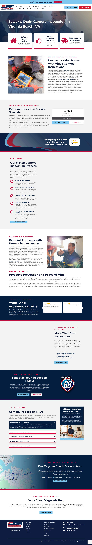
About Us (28, 8)
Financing (46, 526)
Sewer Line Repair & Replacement (66, 353)
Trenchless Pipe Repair (63, 356)
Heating (26, 6)
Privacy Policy (74, 541)
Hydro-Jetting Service (62, 352)
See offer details (67, 118)
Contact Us (19, 8)
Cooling (18, 6)
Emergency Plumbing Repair (64, 357)
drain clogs (66, 70)
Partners (46, 535)
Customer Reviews (49, 528)
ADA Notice (81, 541)
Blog (45, 533)
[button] (74, 142)
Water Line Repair (62, 354)
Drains (51, 6)
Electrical (43, 6)
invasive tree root (13, 261)
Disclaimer (56, 120)
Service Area (47, 531)
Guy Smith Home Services (67, 79)
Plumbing (34, 6)
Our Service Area (39, 8)
